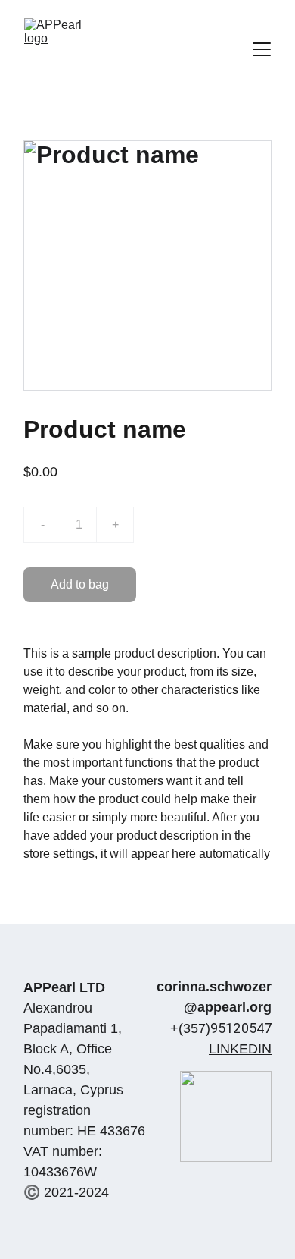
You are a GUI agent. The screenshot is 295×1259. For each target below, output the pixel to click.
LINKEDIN (240, 1048)
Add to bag (80, 584)
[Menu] (262, 49)
